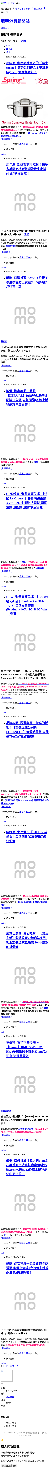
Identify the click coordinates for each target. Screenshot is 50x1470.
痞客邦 (22, 144)
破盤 (24, 562)
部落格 (9, 49)
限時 (6, 1235)
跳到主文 (5, 28)
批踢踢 (4, 341)
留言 (28, 144)
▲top (3, 154)
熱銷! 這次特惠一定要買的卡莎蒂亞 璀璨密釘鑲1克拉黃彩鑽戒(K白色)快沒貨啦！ (27, 1268)
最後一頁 (14, 1366)
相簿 (8, 46)
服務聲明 (28, 1435)
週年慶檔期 (11, 246)
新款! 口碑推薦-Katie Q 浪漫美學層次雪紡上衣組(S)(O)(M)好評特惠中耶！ (27, 282)
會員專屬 (40, 568)
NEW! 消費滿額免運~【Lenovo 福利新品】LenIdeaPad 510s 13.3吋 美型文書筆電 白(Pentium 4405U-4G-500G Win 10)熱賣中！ (27, 605)
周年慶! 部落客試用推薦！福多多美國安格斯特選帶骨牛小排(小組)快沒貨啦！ (27, 169)
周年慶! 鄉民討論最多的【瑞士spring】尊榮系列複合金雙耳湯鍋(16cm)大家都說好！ (27, 67)
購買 (26, 234)
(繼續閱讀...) (6, 139)
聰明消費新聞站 (15, 21)
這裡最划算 (6, 1111)
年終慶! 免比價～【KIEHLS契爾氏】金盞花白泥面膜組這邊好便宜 (26, 836)
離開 (14, 1466)
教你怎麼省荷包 (25, 1129)
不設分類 (22, 41)
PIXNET (12, 1433)
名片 (8, 52)
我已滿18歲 (6, 1466)
